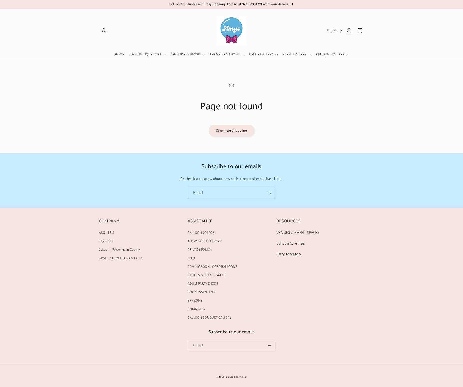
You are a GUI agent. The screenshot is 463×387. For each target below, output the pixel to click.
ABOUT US (106, 233)
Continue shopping (231, 130)
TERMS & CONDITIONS (205, 241)
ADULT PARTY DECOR (203, 283)
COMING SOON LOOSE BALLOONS (213, 267)
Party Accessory (288, 254)
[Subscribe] (269, 192)
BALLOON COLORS (201, 233)
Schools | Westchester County (119, 249)
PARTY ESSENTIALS (202, 292)
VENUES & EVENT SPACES (207, 275)
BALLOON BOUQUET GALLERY (210, 317)
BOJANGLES (196, 309)
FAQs (191, 258)
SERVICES (106, 241)
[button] (104, 30)
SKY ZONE (195, 300)
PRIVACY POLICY (199, 249)
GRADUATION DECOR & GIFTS (121, 258)
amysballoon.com (236, 376)
